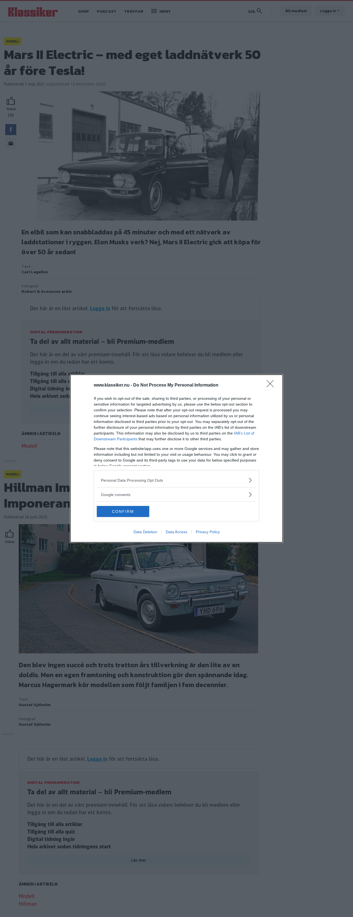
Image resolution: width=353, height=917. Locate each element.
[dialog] (176, 458)
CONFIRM (123, 511)
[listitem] (176, 480)
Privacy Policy (208, 532)
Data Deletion (145, 532)
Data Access (176, 532)
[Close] (272, 385)
